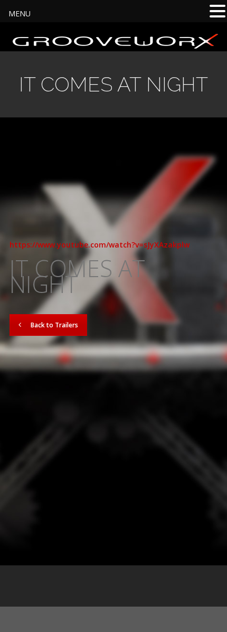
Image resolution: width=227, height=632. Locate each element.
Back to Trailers (54, 324)
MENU (19, 13)
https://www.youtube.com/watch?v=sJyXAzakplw (100, 245)
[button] (217, 11)
